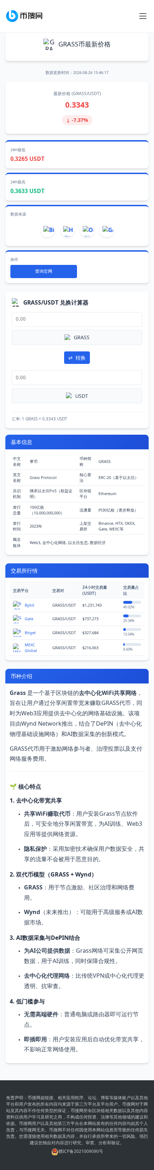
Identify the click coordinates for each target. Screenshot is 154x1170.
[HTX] (67, 230)
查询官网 (43, 271)
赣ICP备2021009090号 (80, 1151)
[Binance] (47, 230)
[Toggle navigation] (142, 16)
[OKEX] (87, 230)
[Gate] (107, 230)
